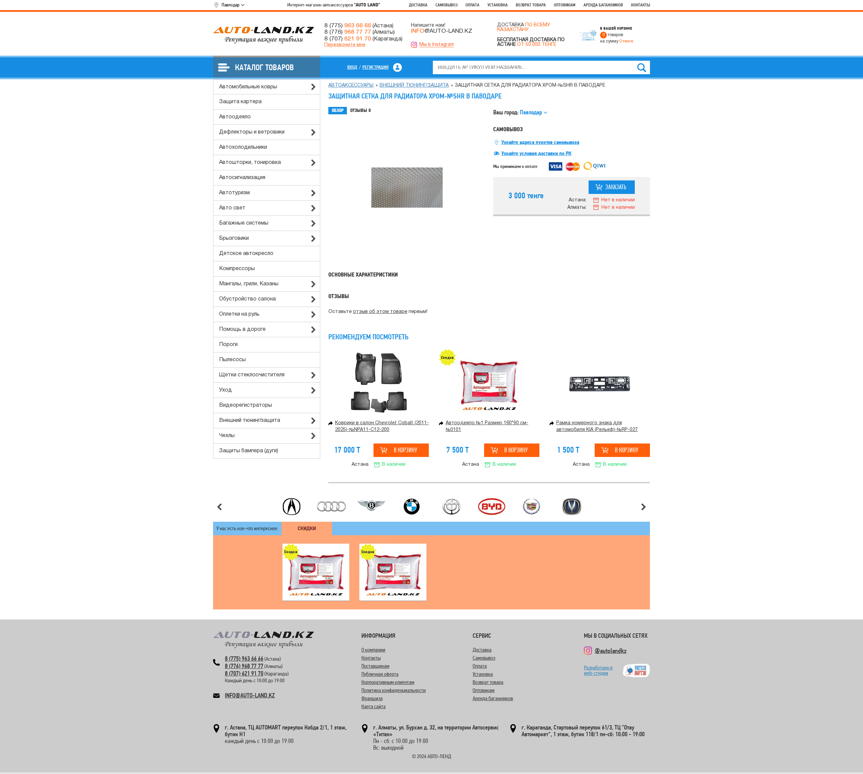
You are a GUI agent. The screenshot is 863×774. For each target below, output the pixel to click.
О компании (373, 650)
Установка (497, 5)
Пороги (228, 344)
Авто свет (232, 208)
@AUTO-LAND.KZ (441, 31)
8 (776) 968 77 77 (244, 665)
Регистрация (375, 67)
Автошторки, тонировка (250, 162)
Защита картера (240, 101)
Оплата (472, 5)
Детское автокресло (246, 253)
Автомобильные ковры (248, 87)
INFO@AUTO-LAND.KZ (250, 695)
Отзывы (360, 110)
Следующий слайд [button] (643, 507)
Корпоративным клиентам (387, 682)
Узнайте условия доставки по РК (536, 153)
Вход (352, 67)
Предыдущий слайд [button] (219, 507)
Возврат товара (531, 5)
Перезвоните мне (344, 45)
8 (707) (347, 38)
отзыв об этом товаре (380, 312)
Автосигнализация (242, 177)
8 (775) (347, 25)
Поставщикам (375, 666)
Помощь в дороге (242, 329)
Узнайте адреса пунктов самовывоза (540, 142)
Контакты (640, 5)
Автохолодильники (243, 147)
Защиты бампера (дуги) (248, 451)
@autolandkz (610, 650)
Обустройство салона (247, 299)
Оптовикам (564, 5)
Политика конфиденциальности (393, 690)
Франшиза (372, 698)
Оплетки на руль (239, 314)
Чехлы (227, 435)
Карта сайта (373, 706)
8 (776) (347, 32)
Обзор (338, 110)
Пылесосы (232, 359)
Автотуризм (234, 193)
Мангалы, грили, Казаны (248, 284)
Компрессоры (237, 268)
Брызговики (234, 238)
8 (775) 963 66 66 (244, 658)
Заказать (615, 187)
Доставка (418, 5)
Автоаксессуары (351, 85)
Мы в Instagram (436, 44)
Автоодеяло (235, 117)
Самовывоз (446, 5)
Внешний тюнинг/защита (249, 420)
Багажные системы (243, 223)
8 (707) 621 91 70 (244, 673)
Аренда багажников (603, 5)
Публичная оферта (379, 674)
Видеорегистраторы (245, 405)
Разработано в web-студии (598, 670)
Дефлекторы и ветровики (252, 132)
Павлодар (230, 5)
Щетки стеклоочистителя (252, 375)
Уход (225, 390)
